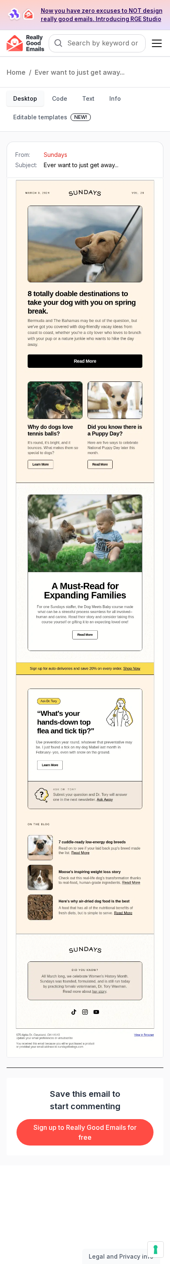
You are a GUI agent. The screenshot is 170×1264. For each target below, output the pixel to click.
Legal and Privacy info (121, 1256)
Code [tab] (59, 98)
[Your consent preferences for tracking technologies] (155, 1249)
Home (16, 72)
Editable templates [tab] (50, 117)
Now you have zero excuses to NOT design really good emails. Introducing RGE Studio (102, 14)
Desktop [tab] (25, 98)
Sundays (55, 154)
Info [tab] (115, 98)
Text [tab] (88, 98)
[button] (155, 43)
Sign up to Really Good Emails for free (85, 1132)
